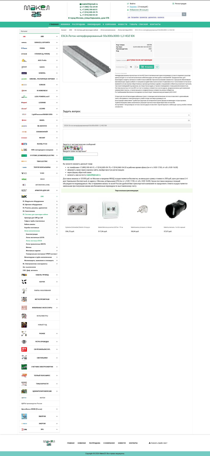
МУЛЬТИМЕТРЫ (42, 316)
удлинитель (152, 17)
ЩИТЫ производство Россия (31, 403)
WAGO (42, 179)
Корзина (133, 7)
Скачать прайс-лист (158, 443)
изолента (161, 17)
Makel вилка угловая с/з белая (141, 227)
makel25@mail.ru (90, 4)
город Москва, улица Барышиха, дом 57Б (89, 18)
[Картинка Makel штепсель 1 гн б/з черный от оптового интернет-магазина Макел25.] (176, 209)
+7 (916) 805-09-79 (89, 12)
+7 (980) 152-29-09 (89, 7)
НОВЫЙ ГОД (42, 325)
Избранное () (139, 10)
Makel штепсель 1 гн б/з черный (174, 227)
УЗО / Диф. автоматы (30, 270)
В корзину (149, 67)
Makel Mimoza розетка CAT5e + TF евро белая (113, 227)
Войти (132, 4)
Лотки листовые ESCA (34, 241)
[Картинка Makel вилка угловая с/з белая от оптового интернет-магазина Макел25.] (143, 209)
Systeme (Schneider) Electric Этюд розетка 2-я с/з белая (84, 227)
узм (129, 17)
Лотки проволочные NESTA (36, 244)
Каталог (24, 31)
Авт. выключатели (29, 267)
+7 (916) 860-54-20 (89, 15)
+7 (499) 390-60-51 (89, 10)
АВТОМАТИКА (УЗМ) (42, 185)
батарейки (135, 17)
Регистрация (180, 4)
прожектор (143, 17)
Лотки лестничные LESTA (35, 237)
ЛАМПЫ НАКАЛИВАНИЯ (42, 290)
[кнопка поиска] (184, 14)
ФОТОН (42, 398)
